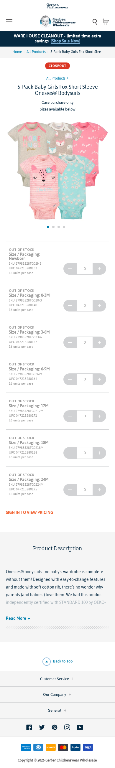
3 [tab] (59, 227)
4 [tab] (64, 227)
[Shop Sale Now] (65, 41)
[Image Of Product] (57, 171)
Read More (16, 618)
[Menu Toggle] (19, 21)
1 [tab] (48, 227)
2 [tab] (53, 227)
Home (17, 52)
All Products (36, 52)
